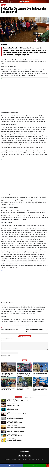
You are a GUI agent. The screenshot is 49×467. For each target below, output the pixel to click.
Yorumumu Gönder (5, 355)
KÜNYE (33, 459)
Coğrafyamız (14, 459)
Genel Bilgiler (7, 459)
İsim (2, 351)
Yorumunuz (3, 340)
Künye (19, 459)
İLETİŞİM (37, 459)
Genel (23, 459)
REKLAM (42, 459)
